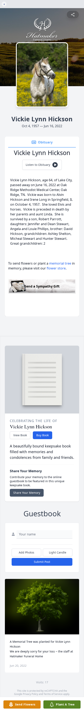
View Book (20, 435)
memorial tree (60, 263)
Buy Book (42, 435)
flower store (56, 268)
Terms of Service (53, 694)
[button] (42, 606)
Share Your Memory (26, 493)
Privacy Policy (30, 694)
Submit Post (42, 562)
